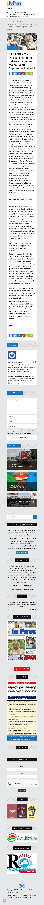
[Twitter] (15, 73)
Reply (34, 362)
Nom (22, 773)
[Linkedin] (19, 73)
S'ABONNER (23, 669)
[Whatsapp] (27, 73)
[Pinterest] (23, 73)
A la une (16, 22)
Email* (22, 766)
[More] (31, 73)
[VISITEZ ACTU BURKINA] (22, 837)
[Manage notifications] (4, 900)
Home (9, 22)
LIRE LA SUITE (22, 552)
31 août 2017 (13, 48)
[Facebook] (11, 73)
